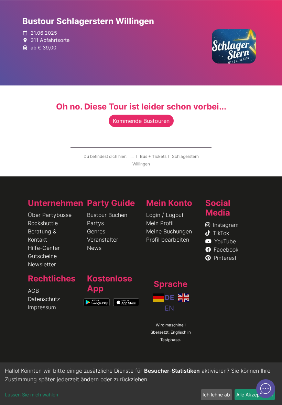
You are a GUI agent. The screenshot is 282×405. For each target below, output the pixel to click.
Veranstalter (102, 239)
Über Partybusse (50, 214)
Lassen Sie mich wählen (31, 394)
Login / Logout (165, 214)
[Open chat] (265, 388)
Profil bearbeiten (167, 239)
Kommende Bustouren (141, 120)
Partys (95, 223)
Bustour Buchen (107, 214)
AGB (33, 290)
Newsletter (42, 264)
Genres (96, 231)
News (94, 247)
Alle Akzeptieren (254, 394)
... (132, 156)
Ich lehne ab (216, 394)
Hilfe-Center (44, 247)
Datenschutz (44, 299)
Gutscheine (42, 256)
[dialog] (141, 383)
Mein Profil (160, 223)
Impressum (42, 307)
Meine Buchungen (169, 231)
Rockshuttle (43, 223)
